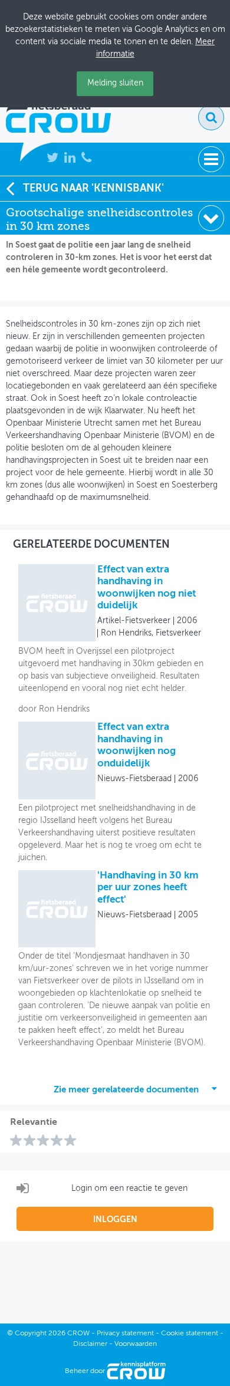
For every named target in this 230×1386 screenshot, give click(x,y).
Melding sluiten (115, 83)
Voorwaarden (135, 1344)
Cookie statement (189, 1333)
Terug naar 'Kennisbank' (93, 188)
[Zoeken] (211, 117)
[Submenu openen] (211, 218)
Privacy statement (125, 1333)
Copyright (31, 1333)
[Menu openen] (211, 159)
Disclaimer (90, 1344)
